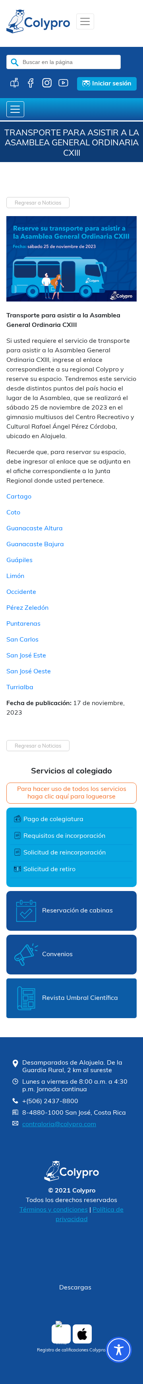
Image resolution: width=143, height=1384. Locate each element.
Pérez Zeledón (27, 608)
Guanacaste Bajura (35, 544)
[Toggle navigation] (85, 21)
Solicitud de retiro (49, 869)
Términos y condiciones (53, 1210)
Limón (15, 576)
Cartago (18, 497)
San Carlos (22, 640)
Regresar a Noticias (38, 203)
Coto (13, 513)
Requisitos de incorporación (64, 836)
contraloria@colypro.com (59, 1124)
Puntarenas (23, 624)
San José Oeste (28, 672)
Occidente (21, 592)
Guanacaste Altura (34, 529)
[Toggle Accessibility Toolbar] (118, 1350)
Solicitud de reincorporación (64, 853)
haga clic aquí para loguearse (71, 797)
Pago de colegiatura (53, 819)
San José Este (26, 656)
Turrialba (19, 687)
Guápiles (19, 560)
